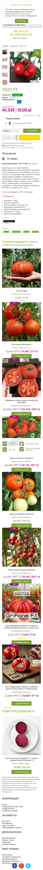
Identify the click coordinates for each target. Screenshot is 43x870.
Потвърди (21, 21)
